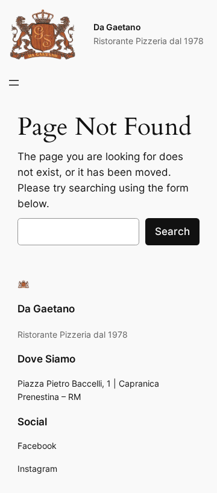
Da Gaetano (117, 27)
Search (172, 231)
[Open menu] (14, 83)
